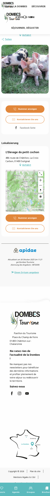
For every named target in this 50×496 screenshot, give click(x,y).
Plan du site (35, 471)
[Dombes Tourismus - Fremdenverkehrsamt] (10, 17)
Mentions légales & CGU (24, 477)
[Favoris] (19, 17)
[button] (24, 17)
